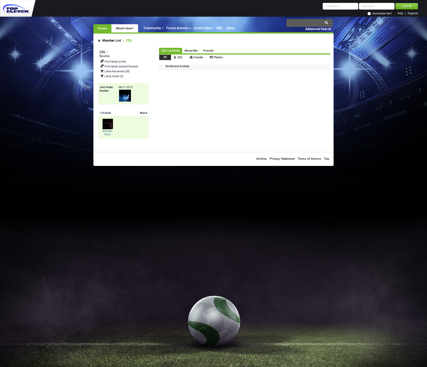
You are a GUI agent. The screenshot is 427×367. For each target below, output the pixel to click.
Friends (208, 50)
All (165, 57)
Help (400, 13)
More (143, 113)
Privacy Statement (282, 158)
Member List (111, 40)
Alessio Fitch (107, 132)
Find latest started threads (121, 66)
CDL (180, 57)
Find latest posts (115, 61)
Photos (218, 57)
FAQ (219, 28)
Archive (261, 158)
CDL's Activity (170, 50)
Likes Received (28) (117, 71)
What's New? (125, 28)
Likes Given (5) (113, 76)
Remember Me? (382, 13)
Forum (102, 28)
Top (326, 158)
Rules (231, 28)
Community (152, 28)
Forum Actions (177, 28)
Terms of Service (309, 158)
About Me (191, 50)
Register (413, 13)
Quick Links (202, 28)
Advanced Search (318, 29)
